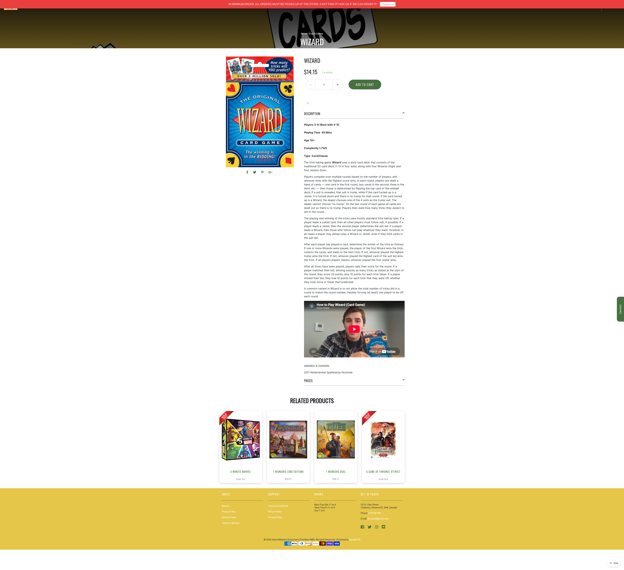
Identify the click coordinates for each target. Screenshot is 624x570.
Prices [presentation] (308, 380)
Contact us (387, 4)
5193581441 (374, 513)
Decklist (620, 309)
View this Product (242, 447)
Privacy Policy (275, 517)
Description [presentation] (312, 113)
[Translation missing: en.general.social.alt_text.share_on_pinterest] (263, 172)
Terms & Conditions (278, 506)
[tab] (354, 115)
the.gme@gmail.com (378, 518)
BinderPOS (354, 539)
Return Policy (275, 511)
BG (308, 103)
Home (304, 33)
